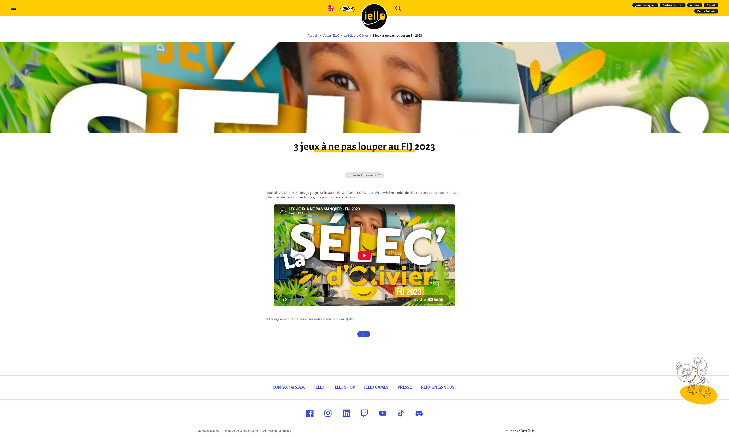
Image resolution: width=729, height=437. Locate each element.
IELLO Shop (344, 387)
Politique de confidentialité (241, 430)
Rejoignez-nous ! (438, 387)
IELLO (319, 387)
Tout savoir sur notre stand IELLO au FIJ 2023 (323, 319)
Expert (711, 5)
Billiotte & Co (525, 430)
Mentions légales (208, 430)
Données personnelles (276, 430)
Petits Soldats (706, 11)
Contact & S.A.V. (289, 387)
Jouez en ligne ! (645, 5)
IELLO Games (376, 387)
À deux (694, 5)
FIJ (363, 334)
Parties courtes (672, 5)
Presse (405, 387)
